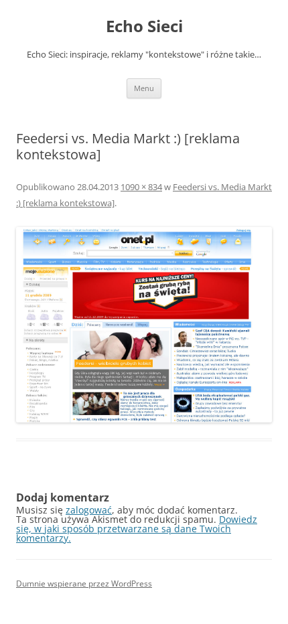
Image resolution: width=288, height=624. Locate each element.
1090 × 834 (141, 187)
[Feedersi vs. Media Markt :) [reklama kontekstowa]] (144, 324)
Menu (144, 88)
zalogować (89, 509)
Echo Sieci (144, 26)
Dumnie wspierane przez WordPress (84, 583)
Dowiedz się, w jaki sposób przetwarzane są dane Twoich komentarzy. (136, 528)
